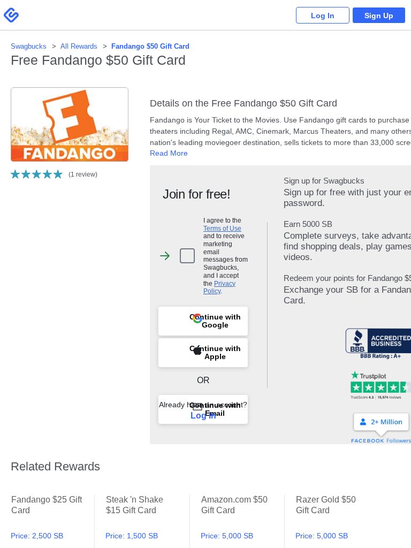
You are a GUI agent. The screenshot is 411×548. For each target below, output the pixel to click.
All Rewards (78, 46)
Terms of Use (222, 228)
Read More (169, 153)
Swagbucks (29, 46)
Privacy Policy (219, 287)
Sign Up (378, 15)
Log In (322, 15)
